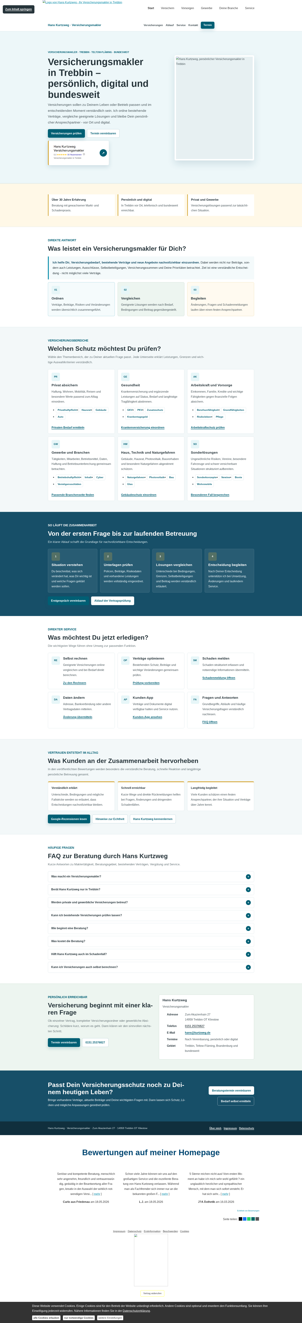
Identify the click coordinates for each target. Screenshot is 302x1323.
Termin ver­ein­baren (103, 133)
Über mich (215, 1128)
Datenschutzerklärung (136, 1310)
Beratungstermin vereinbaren (231, 1090)
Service (181, 25)
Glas (130, 484)
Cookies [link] (184, 1231)
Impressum (230, 1128)
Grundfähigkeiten (233, 410)
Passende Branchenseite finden (73, 494)
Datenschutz (246, 1128)
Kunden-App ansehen (147, 717)
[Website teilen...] (257, 1219)
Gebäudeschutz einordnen (138, 494)
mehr (97, 1193)
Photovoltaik (156, 477)
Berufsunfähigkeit (207, 410)
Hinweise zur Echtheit (110, 819)
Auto (60, 417)
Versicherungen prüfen (66, 133)
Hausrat (86, 410)
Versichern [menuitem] (167, 8)
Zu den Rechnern (74, 682)
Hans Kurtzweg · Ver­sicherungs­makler (74, 25)
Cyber (99, 477)
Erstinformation (152, 1231)
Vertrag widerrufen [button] (152, 1293)
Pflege (219, 417)
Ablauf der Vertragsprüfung (112, 600)
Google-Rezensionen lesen (69, 819)
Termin (207, 25)
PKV (139, 410)
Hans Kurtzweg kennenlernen (152, 819)
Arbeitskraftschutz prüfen (208, 427)
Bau (171, 477)
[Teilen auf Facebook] (244, 1219)
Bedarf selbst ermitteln (236, 1101)
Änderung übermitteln (77, 717)
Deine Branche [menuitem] (228, 8)
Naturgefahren (135, 477)
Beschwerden (170, 1231)
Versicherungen (153, 25)
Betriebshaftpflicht (69, 477)
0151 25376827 (95, 1042)
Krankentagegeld (137, 417)
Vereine (225, 477)
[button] (47, 1184)
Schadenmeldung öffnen (218, 677)
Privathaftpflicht (67, 410)
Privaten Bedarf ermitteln (68, 427)
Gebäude (101, 410)
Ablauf (170, 25)
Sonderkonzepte (207, 477)
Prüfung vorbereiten (146, 682)
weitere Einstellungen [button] (110, 1317)
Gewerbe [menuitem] (206, 8)
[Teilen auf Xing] (253, 1219)
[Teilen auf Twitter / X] (240, 1219)
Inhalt (88, 477)
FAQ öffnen (209, 721)
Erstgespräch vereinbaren (68, 600)
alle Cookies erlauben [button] (46, 1317)
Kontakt (193, 25)
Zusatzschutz (155, 410)
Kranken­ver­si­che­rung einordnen (142, 427)
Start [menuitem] (151, 8)
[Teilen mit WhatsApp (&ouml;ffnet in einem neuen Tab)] (249, 1219)
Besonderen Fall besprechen (210, 494)
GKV (129, 410)
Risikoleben (204, 417)
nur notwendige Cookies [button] (79, 1317)
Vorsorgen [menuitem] (187, 8)
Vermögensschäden (69, 484)
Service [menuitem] (249, 8)
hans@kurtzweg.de (197, 1032)
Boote (238, 477)
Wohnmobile (204, 484)
